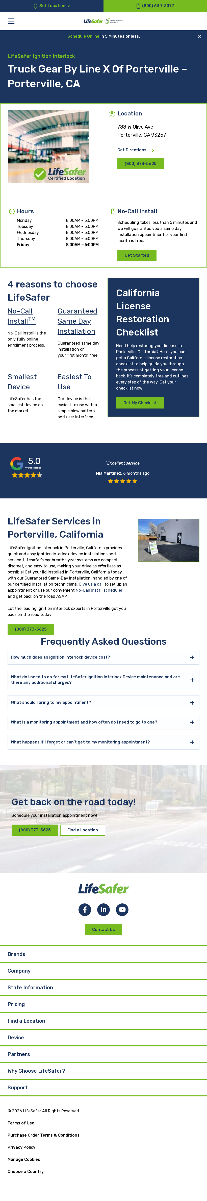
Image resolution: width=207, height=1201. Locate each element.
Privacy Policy (21, 1147)
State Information (30, 987)
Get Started (137, 255)
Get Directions (131, 150)
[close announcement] (200, 36)
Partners (19, 1054)
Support (18, 1088)
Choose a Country (26, 1171)
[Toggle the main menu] (11, 21)
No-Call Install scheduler (99, 590)
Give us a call (91, 584)
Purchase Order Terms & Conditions (44, 1135)
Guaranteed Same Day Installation (77, 321)
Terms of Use (21, 1123)
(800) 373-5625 (141, 163)
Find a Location (82, 830)
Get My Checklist (140, 402)
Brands (16, 954)
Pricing (16, 1004)
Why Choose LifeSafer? (36, 1071)
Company (19, 971)
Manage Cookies (24, 1159)
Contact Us (103, 929)
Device (16, 1038)
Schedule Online (83, 36)
